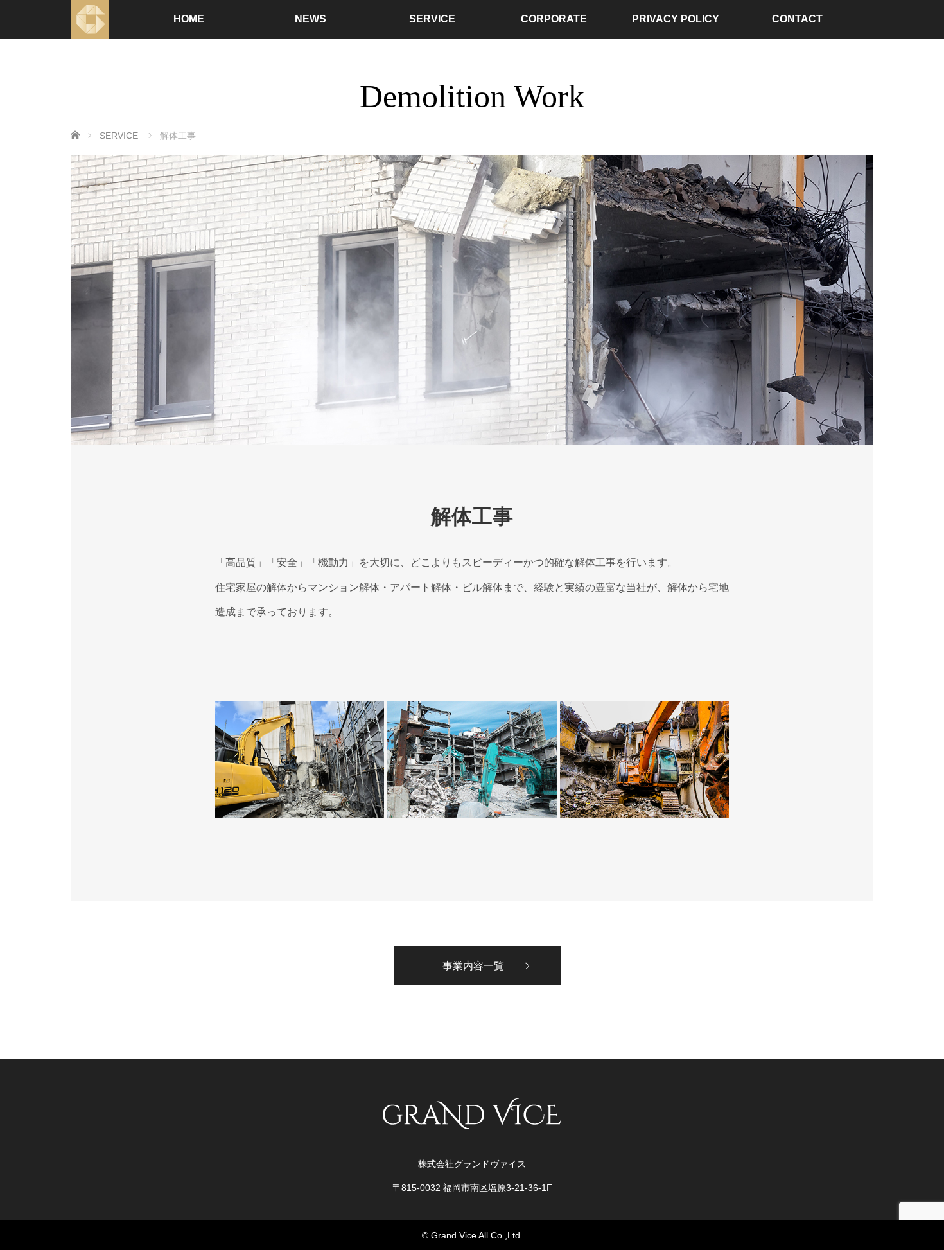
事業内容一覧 (473, 965)
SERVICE (432, 18)
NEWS (310, 18)
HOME (188, 18)
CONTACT (797, 18)
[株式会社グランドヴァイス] (90, 19)
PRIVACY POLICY (675, 18)
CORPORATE (554, 18)
